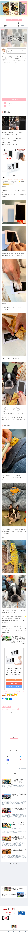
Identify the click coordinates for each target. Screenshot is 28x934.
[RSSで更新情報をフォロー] (20, 763)
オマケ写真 (8, 106)
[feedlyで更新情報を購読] (7, 763)
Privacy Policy (14, 929)
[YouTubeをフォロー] (20, 759)
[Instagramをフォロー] (7, 759)
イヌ (4, 706)
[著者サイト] (7, 756)
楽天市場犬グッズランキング (12, 693)
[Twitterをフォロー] (20, 756)
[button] (25, 424)
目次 (13, 99)
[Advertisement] (14, 82)
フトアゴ (8, 706)
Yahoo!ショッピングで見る (14, 686)
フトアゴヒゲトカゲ (6, 709)
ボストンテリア (15, 709)
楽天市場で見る (14, 683)
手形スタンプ (9, 103)
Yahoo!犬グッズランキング (8, 691)
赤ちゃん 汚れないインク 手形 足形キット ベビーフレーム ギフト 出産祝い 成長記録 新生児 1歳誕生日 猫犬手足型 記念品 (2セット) (14, 672)
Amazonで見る (14, 679)
